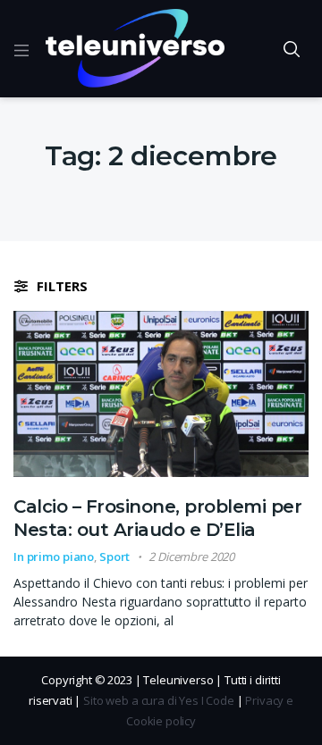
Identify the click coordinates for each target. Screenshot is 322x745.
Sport (114, 556)
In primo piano (53, 556)
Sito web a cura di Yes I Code (158, 700)
